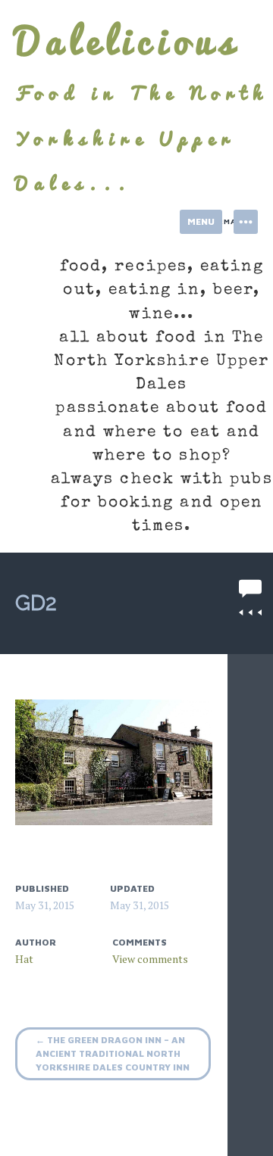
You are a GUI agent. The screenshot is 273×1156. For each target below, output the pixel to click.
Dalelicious (127, 41)
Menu (201, 221)
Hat (24, 959)
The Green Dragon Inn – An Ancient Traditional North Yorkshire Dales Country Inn (113, 1053)
